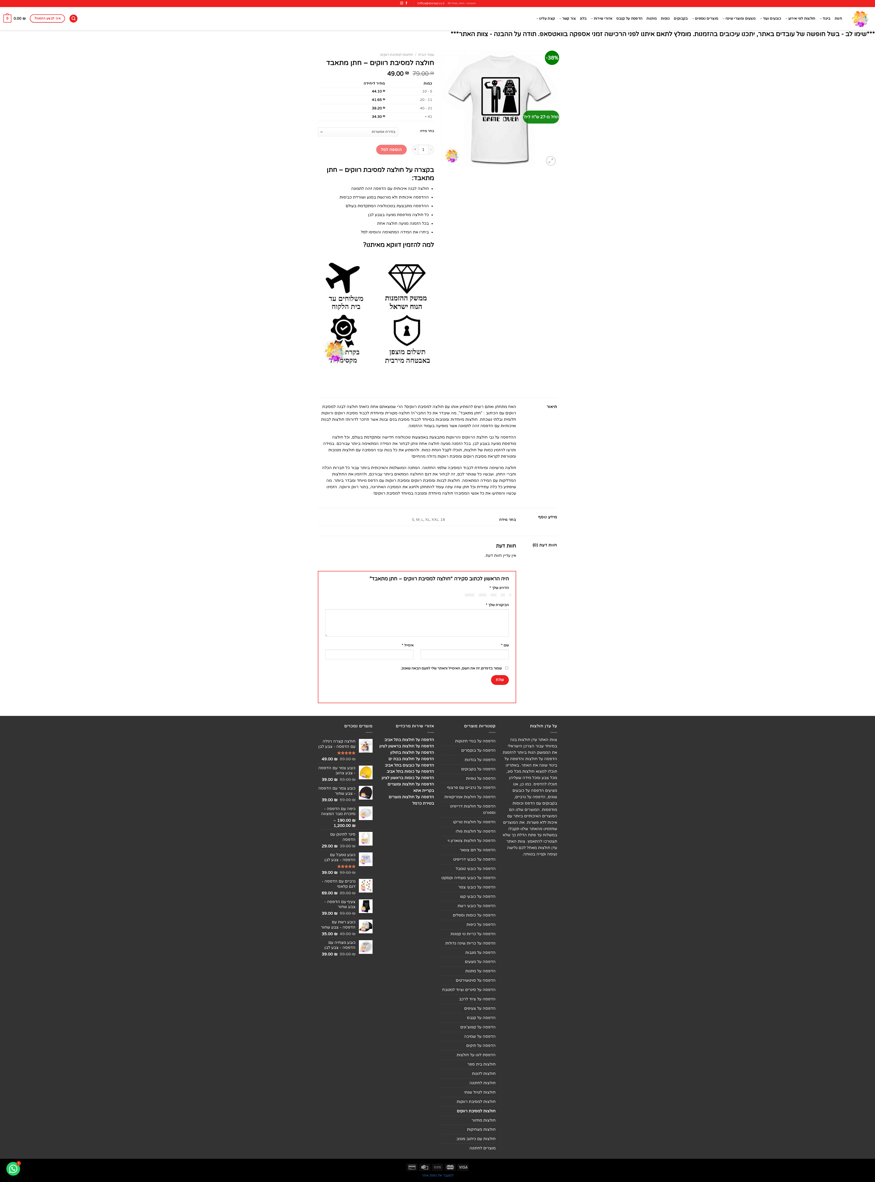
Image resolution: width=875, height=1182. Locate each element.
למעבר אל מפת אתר (437, 1175)
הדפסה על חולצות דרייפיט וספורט (473, 809)
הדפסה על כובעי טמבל (476, 868)
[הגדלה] (551, 161)
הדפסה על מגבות (480, 952)
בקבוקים (681, 18)
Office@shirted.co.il (430, 3)
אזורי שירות (603, 18)
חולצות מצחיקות (481, 1129)
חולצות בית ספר (481, 1064)
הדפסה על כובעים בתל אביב (409, 765)
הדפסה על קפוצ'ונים (478, 1027)
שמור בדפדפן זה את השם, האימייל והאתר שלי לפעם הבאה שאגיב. (451, 668)
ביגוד (827, 18)
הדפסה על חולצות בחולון (412, 752)
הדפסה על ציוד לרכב (477, 999)
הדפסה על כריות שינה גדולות (470, 943)
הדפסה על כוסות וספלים (474, 915)
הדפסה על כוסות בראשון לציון (408, 777)
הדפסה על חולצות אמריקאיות (470, 797)
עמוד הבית (426, 55)
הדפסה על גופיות (481, 778)
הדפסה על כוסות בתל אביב (410, 771)
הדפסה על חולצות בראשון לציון (406, 746)
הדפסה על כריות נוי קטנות (473, 934)
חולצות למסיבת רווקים (396, 55)
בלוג (583, 18)
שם (505, 645)
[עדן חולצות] (860, 18)
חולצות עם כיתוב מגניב (476, 1138)
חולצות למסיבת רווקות (476, 1101)
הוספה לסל (391, 149)
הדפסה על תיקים (481, 1045)
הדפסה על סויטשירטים (476, 980)
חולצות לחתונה (482, 1083)
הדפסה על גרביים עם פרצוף (471, 787)
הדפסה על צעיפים (480, 1008)
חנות (838, 18)
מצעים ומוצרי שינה (741, 18)
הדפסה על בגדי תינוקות (475, 741)
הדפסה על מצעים (480, 961)
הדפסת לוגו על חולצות (476, 1055)
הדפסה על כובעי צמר (477, 887)
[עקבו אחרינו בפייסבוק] (406, 3)
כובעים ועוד (772, 18)
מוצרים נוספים (706, 18)
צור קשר (569, 18)
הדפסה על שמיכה (480, 1036)
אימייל (408, 645)
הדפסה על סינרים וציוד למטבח (469, 989)
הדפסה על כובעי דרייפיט (474, 859)
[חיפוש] (73, 19)
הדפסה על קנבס (629, 18)
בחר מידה (427, 131)
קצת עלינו (547, 18)
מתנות (651, 18)
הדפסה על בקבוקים (478, 769)
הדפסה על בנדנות (480, 759)
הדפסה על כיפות (481, 924)
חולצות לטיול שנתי (480, 1092)
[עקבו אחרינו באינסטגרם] (401, 3)
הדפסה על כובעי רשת (477, 905)
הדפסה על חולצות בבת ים (411, 758)
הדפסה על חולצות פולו (476, 831)
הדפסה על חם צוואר (478, 850)
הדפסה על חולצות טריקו (474, 822)
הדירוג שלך (499, 588)
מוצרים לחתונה (482, 1148)
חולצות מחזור (484, 1120)
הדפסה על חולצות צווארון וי (472, 840)
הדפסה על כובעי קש (478, 896)
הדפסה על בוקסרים (478, 750)
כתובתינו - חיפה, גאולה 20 (462, 3)
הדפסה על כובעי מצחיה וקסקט (468, 877)
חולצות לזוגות (484, 1073)
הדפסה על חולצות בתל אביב (409, 739)
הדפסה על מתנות (480, 971)
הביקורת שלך (497, 605)
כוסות (665, 18)
